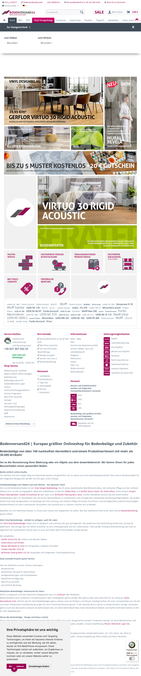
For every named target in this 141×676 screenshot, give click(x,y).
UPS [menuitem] (80, 408)
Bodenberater (10, 377)
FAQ (72, 342)
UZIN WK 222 (62, 318)
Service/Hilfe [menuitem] (10, 5)
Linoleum (61, 594)
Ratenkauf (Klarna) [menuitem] (119, 364)
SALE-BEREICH (53, 2)
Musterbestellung (47, 361)
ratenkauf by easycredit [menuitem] (122, 372)
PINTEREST (44, 392)
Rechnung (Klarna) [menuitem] (119, 360)
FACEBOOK (44, 376)
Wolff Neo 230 (89, 311)
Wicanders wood (111, 307)
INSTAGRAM (45, 386)
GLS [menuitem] (80, 403)
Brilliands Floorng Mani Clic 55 (15, 552)
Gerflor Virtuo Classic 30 (92, 491)
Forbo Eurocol (28, 304)
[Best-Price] (20, 286)
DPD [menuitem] (80, 399)
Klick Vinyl (96, 304)
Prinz (49, 321)
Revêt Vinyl (120, 314)
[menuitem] (9, 2)
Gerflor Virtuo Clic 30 (10, 539)
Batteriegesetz (77, 371)
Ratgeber (74, 355)
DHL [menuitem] (80, 395)
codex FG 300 (108, 304)
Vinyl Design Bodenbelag (46, 488)
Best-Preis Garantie (13, 396)
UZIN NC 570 (48, 314)
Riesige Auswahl (47, 355)
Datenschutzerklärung (14, 410)
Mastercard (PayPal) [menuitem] (120, 351)
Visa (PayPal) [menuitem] (117, 347)
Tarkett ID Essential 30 (29, 494)
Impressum (9, 416)
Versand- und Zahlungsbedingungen (14, 405)
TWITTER (43, 382)
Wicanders (12, 42)
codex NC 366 (13, 304)
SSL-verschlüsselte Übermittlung (47, 350)
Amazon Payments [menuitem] (119, 368)
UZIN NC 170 (33, 307)
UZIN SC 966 (75, 315)
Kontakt (7, 400)
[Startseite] (4, 20)
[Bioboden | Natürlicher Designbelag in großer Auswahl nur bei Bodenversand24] (87, 138)
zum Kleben (10, 37)
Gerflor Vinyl (22, 321)
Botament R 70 (124, 304)
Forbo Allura (109, 491)
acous (87, 304)
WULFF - (55, 304)
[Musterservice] (20, 262)
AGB (6, 413)
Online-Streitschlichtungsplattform (16, 389)
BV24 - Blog (75, 339)
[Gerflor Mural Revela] (120, 113)
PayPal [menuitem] (114, 338)
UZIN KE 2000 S (17, 318)
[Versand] (54, 262)
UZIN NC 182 (78, 318)
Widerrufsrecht (77, 368)
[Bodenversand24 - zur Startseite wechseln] (18, 12)
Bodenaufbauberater (33, 2)
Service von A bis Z (48, 358)
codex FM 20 (95, 307)
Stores (73, 361)
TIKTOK (42, 389)
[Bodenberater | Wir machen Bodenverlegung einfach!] (88, 237)
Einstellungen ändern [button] (39, 666)
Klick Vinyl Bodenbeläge (14, 523)
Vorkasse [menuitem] (115, 355)
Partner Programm (12, 393)
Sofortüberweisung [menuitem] (120, 343)
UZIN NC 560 (32, 314)
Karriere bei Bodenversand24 (84, 345)
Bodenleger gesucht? (13, 380)
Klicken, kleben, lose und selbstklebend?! (81, 350)
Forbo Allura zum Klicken (12, 542)
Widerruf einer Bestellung (18, 423)
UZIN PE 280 (19, 311)
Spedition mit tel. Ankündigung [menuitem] (86, 424)
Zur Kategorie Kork (17, 27)
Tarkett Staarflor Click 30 (12, 549)
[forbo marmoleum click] (53, 101)
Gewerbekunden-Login (14, 383)
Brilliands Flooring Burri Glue (68, 494)
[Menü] (136, 641)
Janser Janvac (64, 307)
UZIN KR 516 (88, 314)
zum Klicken (44, 37)
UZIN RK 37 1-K (104, 314)
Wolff (64, 304)
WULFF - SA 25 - (49, 307)
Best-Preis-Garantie (48, 345)
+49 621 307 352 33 (16, 349)
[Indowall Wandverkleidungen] (87, 200)
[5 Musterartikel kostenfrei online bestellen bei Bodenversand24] (70, 163)
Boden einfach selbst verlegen (18, 373)
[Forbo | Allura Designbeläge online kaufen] (37, 138)
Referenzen (75, 358)
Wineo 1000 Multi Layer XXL (117, 623)
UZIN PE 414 (64, 315)
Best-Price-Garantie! (116, 2)
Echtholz (76, 311)
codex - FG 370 (80, 307)
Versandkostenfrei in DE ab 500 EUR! (83, 2)
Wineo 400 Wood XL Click (12, 546)
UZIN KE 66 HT (34, 311)
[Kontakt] (54, 286)
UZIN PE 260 (65, 311)
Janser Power (35, 318)
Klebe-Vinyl (70, 491)
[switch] (132, 658)
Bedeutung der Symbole (15, 370)
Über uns (74, 365)
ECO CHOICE (11, 2)
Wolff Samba (16, 307)
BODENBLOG (46, 379)
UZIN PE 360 (93, 318)
